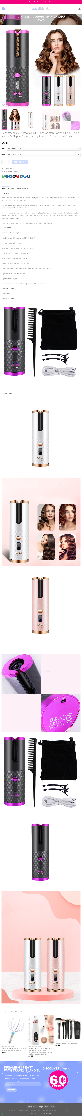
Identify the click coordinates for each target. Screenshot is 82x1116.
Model (3, 154)
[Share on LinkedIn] (25, 176)
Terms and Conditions (37, 1110)
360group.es (47, 1113)
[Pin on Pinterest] (17, 176)
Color (3, 148)
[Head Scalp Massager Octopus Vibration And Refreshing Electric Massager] (14, 1030)
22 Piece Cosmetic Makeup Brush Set (67, 1043)
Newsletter (61, 1110)
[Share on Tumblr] (28, 176)
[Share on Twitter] (10, 176)
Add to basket (20, 162)
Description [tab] (6, 188)
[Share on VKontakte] (21, 176)
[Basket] (79, 9)
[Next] (76, 68)
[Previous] (5, 68)
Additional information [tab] (19, 188)
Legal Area (13, 1110)
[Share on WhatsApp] (3, 176)
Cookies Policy (51, 1110)
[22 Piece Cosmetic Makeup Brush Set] (68, 1027)
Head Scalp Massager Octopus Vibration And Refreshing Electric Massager (14, 1049)
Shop (27, 17)
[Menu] (3, 8)
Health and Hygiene (55, 17)
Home (19, 17)
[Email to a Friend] (14, 176)
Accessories (38, 17)
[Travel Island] (41, 8)
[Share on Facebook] (7, 176)
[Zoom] (4, 105)
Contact (70, 1110)
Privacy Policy (23, 1110)
